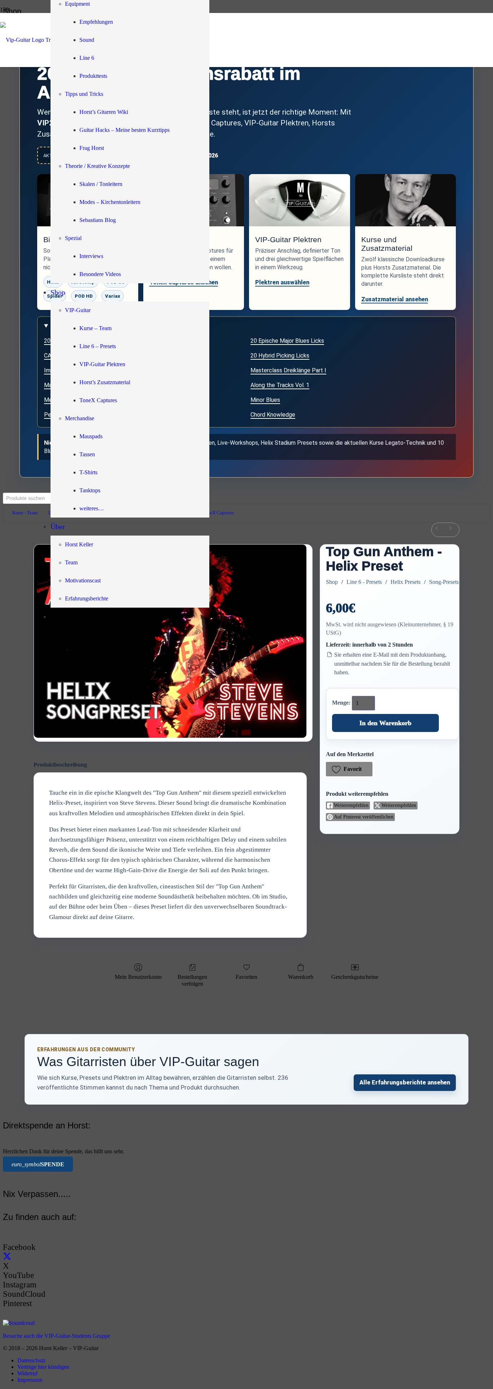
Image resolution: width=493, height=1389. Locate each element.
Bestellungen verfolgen (192, 980)
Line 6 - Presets (364, 582)
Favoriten (246, 977)
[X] (7, 1256)
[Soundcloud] (19, 1323)
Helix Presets (405, 582)
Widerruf (27, 1373)
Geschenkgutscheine (354, 977)
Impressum (29, 1380)
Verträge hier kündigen (43, 1367)
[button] (349, 769)
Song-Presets (444, 582)
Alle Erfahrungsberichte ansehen (404, 1082)
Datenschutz (31, 1360)
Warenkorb (300, 977)
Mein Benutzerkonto (138, 977)
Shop (332, 582)
